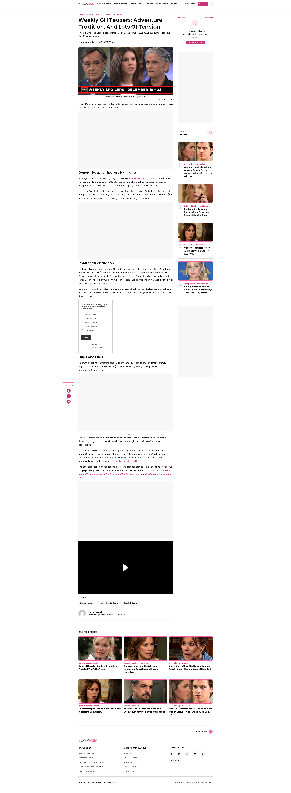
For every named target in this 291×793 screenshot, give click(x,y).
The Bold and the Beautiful (166, 4)
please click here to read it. (124, 461)
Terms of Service (193, 782)
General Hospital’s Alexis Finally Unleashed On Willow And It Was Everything (141, 669)
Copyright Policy (207, 782)
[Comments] (69, 407)
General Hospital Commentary (136, 663)
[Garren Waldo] (83, 613)
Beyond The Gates (187, 4)
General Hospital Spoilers (108, 603)
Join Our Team (130, 757)
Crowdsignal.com (95, 347)
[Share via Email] (69, 402)
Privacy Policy (179, 782)
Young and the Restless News (196, 284)
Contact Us (129, 771)
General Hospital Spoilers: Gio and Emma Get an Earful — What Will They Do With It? (190, 711)
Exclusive (91, 474)
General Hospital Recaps (134, 706)
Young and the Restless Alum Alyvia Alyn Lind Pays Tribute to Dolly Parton (198, 289)
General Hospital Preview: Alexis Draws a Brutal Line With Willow (197, 250)
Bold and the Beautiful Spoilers (197, 206)
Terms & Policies (131, 767)
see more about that (141, 178)
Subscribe (203, 4)
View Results (95, 344)
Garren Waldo (87, 42)
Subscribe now (195, 42)
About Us (128, 753)
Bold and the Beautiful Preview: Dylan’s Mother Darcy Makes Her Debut (196, 212)
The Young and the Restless (141, 4)
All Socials (175, 760)
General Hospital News (178, 663)
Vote (86, 337)
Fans (159, 470)
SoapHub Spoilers (131, 603)
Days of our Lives (104, 4)
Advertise (128, 762)
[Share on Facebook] (69, 391)
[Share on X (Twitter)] (69, 396)
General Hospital (120, 4)
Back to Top (201, 731)
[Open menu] (79, 3)
